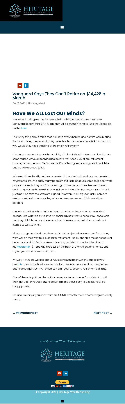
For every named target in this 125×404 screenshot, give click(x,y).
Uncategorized (36, 103)
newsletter (23, 246)
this (20, 264)
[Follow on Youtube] (20, 85)
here (24, 128)
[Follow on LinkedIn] (26, 85)
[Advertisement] (62, 56)
